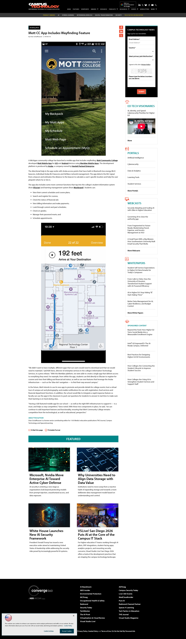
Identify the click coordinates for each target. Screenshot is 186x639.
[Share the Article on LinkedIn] (121, 31)
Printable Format (54, 430)
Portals (133, 153)
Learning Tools (133, 177)
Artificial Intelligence (136, 157)
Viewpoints (85, 9)
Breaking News (34, 28)
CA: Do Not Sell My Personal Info (123, 631)
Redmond (84, 604)
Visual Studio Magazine (128, 618)
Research (103, 9)
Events (133, 9)
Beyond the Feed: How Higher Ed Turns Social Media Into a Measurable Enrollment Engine (141, 332)
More (153, 9)
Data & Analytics (134, 170)
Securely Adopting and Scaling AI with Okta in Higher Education (141, 209)
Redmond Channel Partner (130, 604)
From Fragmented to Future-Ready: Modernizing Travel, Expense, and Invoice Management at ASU (139, 229)
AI (58, 15)
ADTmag (122, 587)
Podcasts (112, 9)
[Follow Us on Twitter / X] (142, 5)
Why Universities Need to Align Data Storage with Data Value (96, 479)
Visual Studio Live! (87, 621)
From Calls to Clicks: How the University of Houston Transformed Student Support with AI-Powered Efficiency (140, 282)
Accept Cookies (67, 631)
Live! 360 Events (125, 594)
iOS (56, 163)
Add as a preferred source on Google (129, 4)
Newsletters (144, 9)
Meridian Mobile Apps (89, 163)
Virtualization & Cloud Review (92, 618)
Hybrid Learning (68, 15)
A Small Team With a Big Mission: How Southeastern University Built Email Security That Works (141, 241)
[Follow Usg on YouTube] (152, 5)
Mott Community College (107, 160)
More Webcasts (134, 250)
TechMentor (85, 611)
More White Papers (135, 313)
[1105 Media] (41, 610)
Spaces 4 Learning (126, 607)
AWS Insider (85, 590)
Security (118, 15)
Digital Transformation (104, 15)
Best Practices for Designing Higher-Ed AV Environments (139, 355)
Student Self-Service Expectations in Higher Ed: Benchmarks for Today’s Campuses (141, 270)
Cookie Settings (49, 631)
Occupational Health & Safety (92, 600)
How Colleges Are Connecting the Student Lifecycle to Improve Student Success (141, 368)
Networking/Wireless (84, 15)
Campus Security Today (128, 590)
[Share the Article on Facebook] (121, 27)
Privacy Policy (145, 64)
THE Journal (124, 614)
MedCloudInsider (126, 597)
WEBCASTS (134, 203)
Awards (93, 9)
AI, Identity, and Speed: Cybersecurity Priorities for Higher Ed (141, 113)
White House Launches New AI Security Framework (46, 534)
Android (65, 163)
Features (76, 9)
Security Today (86, 607)
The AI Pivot (85, 614)
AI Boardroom (85, 587)
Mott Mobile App (44, 163)
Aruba (50, 166)
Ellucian (36, 187)
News (69, 9)
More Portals (133, 190)
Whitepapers (136, 263)
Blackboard (78, 187)
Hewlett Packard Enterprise (83, 166)
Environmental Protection (90, 594)
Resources (123, 9)
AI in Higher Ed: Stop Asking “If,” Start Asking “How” (140, 293)
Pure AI (122, 600)
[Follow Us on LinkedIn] (139, 5)
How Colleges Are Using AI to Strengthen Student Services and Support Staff (141, 381)
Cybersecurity (133, 164)
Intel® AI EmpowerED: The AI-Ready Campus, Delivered (139, 344)
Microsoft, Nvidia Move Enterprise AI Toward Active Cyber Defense (46, 479)
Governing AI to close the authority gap (138, 217)
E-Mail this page (37, 430)
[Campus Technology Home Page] (44, 6)
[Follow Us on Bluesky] (146, 5)
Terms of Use (106, 631)
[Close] (73, 615)
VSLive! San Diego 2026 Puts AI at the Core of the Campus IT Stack (96, 534)
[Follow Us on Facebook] (149, 5)
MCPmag (84, 597)
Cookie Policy (93, 631)
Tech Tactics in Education (129, 611)
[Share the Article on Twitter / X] (121, 35)
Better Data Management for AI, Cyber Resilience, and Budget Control (140, 303)
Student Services (134, 184)
